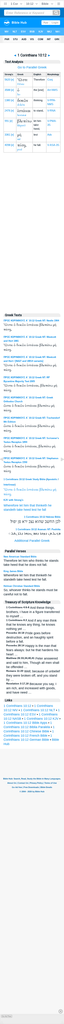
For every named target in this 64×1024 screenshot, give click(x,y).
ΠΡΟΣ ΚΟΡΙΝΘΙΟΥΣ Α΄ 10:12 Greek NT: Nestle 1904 (31, 320)
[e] (12, 79)
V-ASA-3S (53, 144)
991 (7, 120)
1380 (7, 100)
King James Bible (13, 571)
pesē (19, 149)
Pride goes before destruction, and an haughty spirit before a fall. (29, 637)
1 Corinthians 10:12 (17, 706)
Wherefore (11, 505)
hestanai (21, 115)
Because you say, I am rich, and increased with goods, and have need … (31, 688)
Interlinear (9, 484)
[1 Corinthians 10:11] (4, 467)
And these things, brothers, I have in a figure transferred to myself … (33, 612)
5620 (7, 79)
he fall (42, 509)
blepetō (21, 125)
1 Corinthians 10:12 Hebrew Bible (42, 517)
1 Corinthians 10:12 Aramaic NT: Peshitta (38, 529)
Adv (49, 134)
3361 (7, 134)
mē (19, 139)
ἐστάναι (33, 489)
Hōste (20, 84)
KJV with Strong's (13, 500)
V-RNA (51, 110)
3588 (7, 89)
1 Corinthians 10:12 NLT (38, 710)
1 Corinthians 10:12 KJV (41, 718)
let (21, 505)
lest (34, 509)
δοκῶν (21, 489)
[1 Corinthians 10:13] (59, 467)
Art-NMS (52, 89)
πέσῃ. (8, 494)
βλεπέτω (45, 489)
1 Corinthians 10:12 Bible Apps (25, 723)
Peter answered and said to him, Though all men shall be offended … (32, 663)
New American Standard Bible (20, 556)
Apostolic (52, 479)
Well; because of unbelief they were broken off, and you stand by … (33, 675)
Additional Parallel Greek (32, 540)
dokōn (21, 105)
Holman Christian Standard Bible (22, 586)
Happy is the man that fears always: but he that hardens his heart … (32, 650)
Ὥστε (8, 489)
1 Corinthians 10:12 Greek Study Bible (24, 479)
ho (18, 94)
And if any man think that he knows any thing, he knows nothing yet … (31, 625)
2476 (7, 110)
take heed (24, 509)
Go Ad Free (6, 1016)
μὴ (54, 489)
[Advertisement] (32, 234)
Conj (50, 79)
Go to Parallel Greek (32, 67)
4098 (7, 144)
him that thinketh (35, 505)
